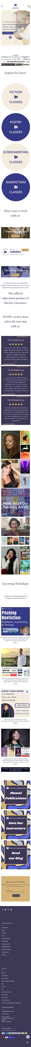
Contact (3, 986)
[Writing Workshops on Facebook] (2, 910)
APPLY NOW (15, 274)
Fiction (3, 930)
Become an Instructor (6, 992)
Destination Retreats (6, 949)
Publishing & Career (6, 944)
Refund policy (5, 994)
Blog (3, 983)
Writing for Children (6, 938)
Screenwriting (5, 941)
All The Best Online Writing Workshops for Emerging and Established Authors (15, 769)
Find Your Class (5, 927)
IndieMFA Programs (6, 946)
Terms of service (6, 1000)
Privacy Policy (5, 997)
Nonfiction (4, 933)
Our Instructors (5, 978)
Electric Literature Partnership (8, 981)
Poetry (3, 935)
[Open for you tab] (27, 1042)
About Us (4, 972)
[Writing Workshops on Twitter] (5, 910)
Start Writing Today (8, 33)
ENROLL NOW (15, 235)
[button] (29, 6)
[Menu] (2, 6)
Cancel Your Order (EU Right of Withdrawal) (11, 1003)
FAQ (3, 989)
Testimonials (5, 975)
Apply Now (25, 250)
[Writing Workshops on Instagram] (8, 910)
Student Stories (5, 952)
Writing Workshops (9, 1007)
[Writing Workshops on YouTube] (11, 910)
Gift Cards (4, 955)
